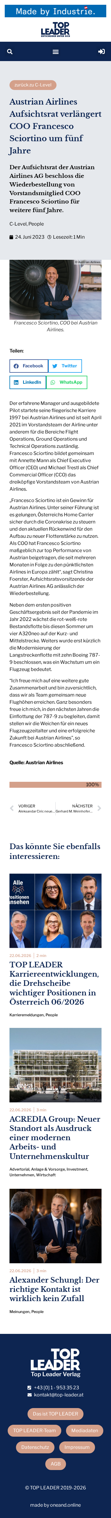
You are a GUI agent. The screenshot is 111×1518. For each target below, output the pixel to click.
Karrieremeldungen (26, 1015)
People (36, 224)
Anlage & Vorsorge (48, 1169)
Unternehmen (21, 1175)
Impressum (77, 1447)
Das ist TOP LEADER (55, 1414)
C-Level (18, 224)
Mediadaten (84, 1430)
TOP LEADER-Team (34, 1430)
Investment (77, 1169)
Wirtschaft (46, 1175)
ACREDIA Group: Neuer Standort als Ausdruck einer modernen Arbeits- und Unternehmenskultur (54, 1138)
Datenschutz (35, 1447)
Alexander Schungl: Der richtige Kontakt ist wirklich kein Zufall (54, 1289)
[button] (10, 51)
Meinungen (19, 1311)
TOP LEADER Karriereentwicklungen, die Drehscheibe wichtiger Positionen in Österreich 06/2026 (54, 983)
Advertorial (19, 1169)
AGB (56, 1464)
